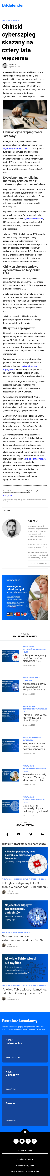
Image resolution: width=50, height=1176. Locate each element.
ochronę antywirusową (35, 459)
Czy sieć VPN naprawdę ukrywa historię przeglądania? (35, 808)
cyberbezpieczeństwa (33, 218)
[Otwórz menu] (45, 5)
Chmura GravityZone (25, 1165)
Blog (16, 20)
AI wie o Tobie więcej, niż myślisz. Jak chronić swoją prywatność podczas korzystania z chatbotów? (35, 721)
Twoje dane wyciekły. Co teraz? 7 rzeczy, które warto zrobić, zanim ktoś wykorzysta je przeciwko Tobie (35, 781)
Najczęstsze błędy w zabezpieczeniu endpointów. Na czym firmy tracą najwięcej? (35, 688)
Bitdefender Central (25, 1159)
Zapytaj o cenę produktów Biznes (25, 1171)
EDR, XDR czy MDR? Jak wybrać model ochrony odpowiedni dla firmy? (34, 747)
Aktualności (7, 20)
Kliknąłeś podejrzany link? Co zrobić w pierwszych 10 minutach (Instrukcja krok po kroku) (34, 661)
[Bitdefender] (13, 5)
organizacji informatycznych (16, 148)
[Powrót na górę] (25, 1132)
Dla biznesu (28, 680)
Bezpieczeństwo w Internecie (35, 649)
